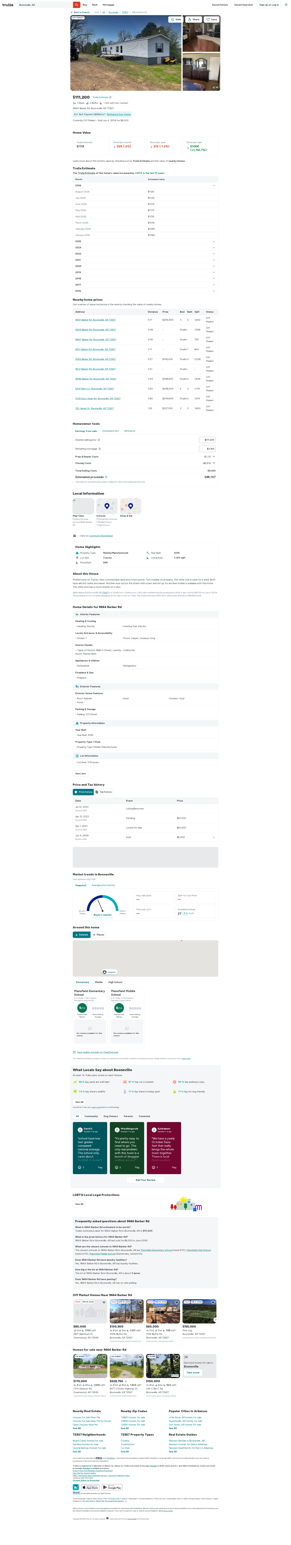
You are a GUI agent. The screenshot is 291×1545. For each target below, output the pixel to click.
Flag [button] (100, 1167)
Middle (99, 982)
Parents (128, 1116)
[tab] (83, 792)
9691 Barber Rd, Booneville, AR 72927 (95, 319)
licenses (153, 1466)
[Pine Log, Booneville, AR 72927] (199, 1311)
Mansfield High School (199, 1250)
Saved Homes (220, 4)
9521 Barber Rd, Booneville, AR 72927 (95, 349)
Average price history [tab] (103, 885)
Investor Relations (146, 1499)
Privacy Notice (194, 1499)
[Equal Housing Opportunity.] (107, 1519)
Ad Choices (206, 1499)
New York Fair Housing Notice (84, 1473)
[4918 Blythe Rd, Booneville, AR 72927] (127, 1311)
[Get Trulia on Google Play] (112, 1487)
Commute (144, 1116)
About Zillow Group (94, 1499)
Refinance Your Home (118, 114)
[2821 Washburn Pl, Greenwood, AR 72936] (90, 1311)
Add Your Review (145, 1179)
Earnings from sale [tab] (86, 431)
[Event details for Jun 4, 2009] (214, 837)
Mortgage (108, 4)
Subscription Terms (174, 1499)
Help (185, 1499)
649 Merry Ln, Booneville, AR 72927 (94, 388)
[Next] (215, 1319)
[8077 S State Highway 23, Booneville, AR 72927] (127, 1366)
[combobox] (48, 5)
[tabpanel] (145, 460)
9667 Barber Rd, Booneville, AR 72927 (95, 339)
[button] (76, 5)
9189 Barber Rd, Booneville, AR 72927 (95, 359)
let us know (168, 1511)
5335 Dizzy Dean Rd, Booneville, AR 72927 (98, 398)
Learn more (186, 1058)
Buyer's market (103, 914)
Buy (85, 4)
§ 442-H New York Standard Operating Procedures (92, 1471)
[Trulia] (76, 1487)
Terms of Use (160, 1499)
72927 (125, 12)
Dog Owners (111, 1116)
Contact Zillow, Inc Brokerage (86, 1480)
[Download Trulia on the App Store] (90, 1487)
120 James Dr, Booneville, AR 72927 (94, 408)
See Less (81, 773)
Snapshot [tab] (80, 885)
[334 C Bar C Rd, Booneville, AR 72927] (163, 1366)
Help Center (132, 1519)
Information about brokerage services (92, 1475)
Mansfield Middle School (102, 1253)
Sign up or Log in (269, 4)
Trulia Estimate (86, 173)
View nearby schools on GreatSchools (97, 1052)
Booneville (113, 12)
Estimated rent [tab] (110, 430)
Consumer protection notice (119, 1475)
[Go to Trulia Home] (9, 5)
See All (80, 1102)
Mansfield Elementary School (156, 1250)
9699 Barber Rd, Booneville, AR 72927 (95, 378)
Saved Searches (243, 4)
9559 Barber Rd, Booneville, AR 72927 (95, 329)
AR (103, 12)
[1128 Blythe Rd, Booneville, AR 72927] (163, 1311)
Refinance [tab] (129, 430)
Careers (124, 1499)
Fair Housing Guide (111, 1499)
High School (115, 982)
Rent (95, 4)
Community (91, 1116)
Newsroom (133, 1499)
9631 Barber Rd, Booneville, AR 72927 (95, 369)
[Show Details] (214, 185)
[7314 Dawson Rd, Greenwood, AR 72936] (90, 1366)
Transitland (110, 1458)
